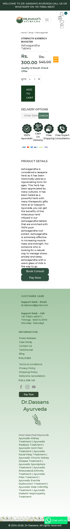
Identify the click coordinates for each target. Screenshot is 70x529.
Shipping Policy (28, 372)
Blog (21, 353)
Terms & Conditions (30, 364)
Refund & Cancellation (32, 376)
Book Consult (35, 271)
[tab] (35, 161)
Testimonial (26, 349)
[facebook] (22, 386)
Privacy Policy (27, 368)
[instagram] (28, 386)
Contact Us (25, 345)
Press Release (27, 338)
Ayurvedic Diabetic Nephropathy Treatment (32, 493)
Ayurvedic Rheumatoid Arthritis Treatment (32, 470)
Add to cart (30, 93)
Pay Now (35, 277)
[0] (62, 26)
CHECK (43, 115)
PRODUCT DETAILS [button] (34, 161)
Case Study (25, 342)
